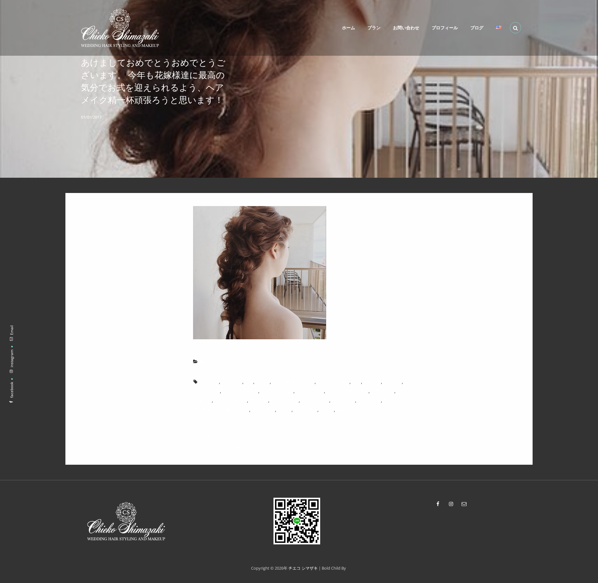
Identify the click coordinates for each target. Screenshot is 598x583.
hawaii (263, 381)
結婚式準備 (305, 410)
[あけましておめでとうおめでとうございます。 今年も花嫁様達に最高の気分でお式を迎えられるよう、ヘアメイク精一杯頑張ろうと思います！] (299, 272)
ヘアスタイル (315, 400)
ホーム (348, 28)
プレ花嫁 (258, 400)
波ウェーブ (263, 410)
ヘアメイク (369, 400)
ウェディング (310, 391)
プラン (374, 28)
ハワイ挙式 (382, 391)
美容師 (327, 410)
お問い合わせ (406, 28)
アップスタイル (277, 391)
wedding (392, 381)
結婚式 (285, 410)
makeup (372, 381)
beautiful (209, 381)
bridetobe (231, 381)
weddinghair (206, 391)
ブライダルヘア (230, 400)
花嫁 (341, 410)
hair (249, 381)
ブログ (476, 28)
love (356, 381)
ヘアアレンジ (285, 400)
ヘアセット (343, 400)
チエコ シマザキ (303, 568)
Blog (205, 361)
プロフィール (445, 28)
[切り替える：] (499, 27)
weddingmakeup (240, 391)
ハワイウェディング (347, 391)
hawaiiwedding (333, 381)
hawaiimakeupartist (293, 381)
